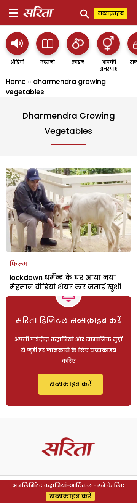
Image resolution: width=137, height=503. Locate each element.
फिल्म (18, 264)
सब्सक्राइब (111, 13)
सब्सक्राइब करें (70, 384)
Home (16, 81)
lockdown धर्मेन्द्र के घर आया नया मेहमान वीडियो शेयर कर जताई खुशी (65, 282)
